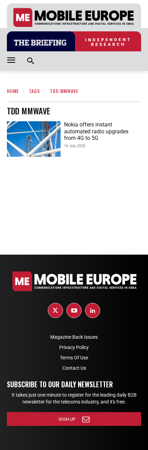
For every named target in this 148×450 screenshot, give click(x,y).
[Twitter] (55, 310)
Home (13, 90)
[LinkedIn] (92, 310)
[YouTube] (74, 310)
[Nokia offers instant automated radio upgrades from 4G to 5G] (34, 139)
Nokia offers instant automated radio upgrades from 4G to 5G (96, 131)
